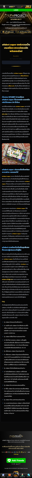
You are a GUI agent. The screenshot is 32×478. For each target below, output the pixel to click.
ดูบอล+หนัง (9, 477)
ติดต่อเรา (29, 476)
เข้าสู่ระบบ (16, 477)
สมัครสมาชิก (22, 477)
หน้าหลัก (3, 477)
